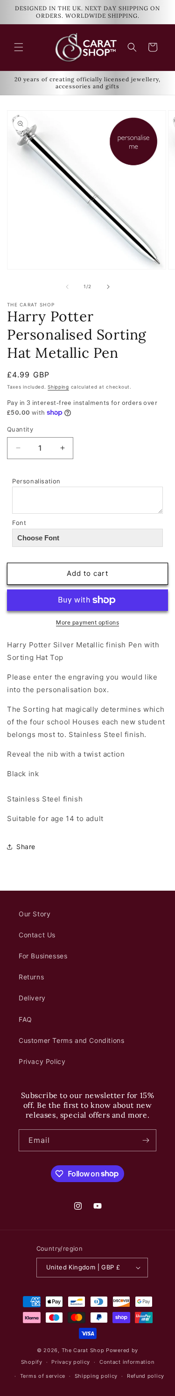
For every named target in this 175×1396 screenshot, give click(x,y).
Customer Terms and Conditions (71, 1040)
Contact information (126, 1362)
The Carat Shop (83, 1350)
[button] (18, 47)
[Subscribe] (145, 1140)
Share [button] (25, 846)
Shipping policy (96, 1376)
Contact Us (37, 935)
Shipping (58, 387)
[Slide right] (108, 286)
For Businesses (43, 956)
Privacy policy (70, 1362)
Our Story (34, 914)
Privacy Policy (42, 1061)
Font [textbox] (19, 522)
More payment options (87, 622)
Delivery (32, 998)
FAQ (25, 1019)
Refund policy (145, 1376)
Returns (31, 977)
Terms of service (42, 1376)
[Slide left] (67, 286)
